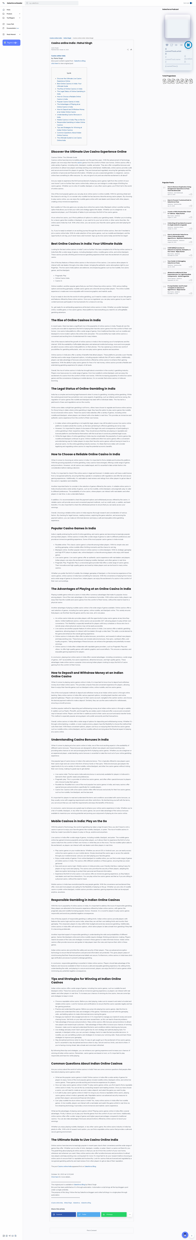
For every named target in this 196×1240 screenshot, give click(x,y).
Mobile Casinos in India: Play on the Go (71, 120)
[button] (27, 3)
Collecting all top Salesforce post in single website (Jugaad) (179, 224)
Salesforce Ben (177, 204)
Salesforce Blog (79, 61)
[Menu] (4, 3)
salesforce (177, 254)
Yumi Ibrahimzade (178, 193)
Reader (57, 48)
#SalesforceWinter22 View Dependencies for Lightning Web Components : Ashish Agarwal (179, 274)
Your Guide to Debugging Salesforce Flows (176, 262)
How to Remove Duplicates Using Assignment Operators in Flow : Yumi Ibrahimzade (179, 188)
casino (79, 163)
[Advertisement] (86, 21)
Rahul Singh (68, 1203)
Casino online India (58, 56)
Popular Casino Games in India (68, 102)
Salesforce (77, 1203)
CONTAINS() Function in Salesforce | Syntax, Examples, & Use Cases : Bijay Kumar (179, 249)
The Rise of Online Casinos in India (69, 89)
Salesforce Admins (178, 227)
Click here (54, 1177)
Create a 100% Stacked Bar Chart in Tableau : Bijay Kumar (179, 212)
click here (54, 63)
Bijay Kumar (171, 216)
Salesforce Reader (14, 3)
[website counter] (177, 81)
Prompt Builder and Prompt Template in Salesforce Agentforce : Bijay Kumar (177, 287)
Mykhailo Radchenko (173, 240)
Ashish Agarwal (172, 278)
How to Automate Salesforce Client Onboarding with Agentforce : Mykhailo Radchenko (180, 236)
